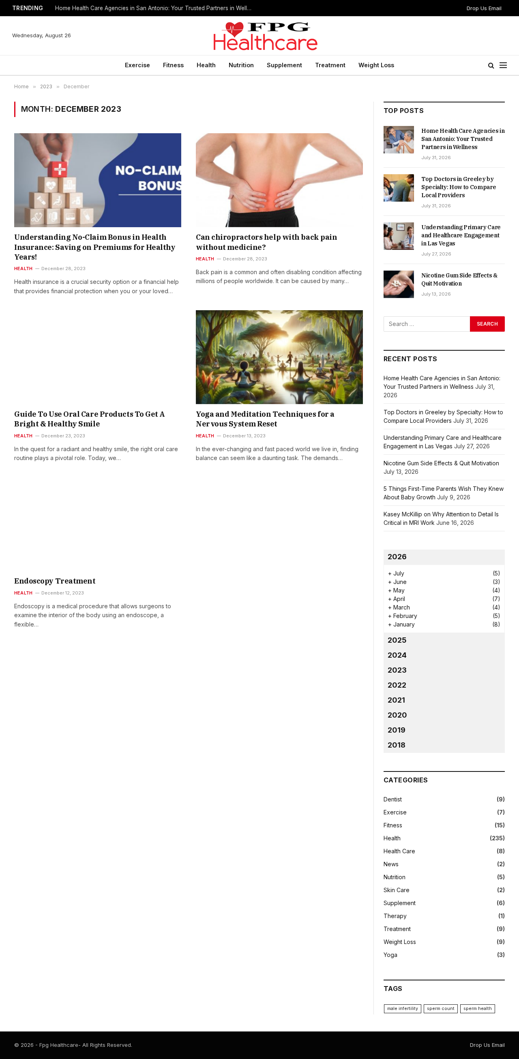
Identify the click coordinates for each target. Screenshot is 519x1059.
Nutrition (241, 65)
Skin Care (397, 889)
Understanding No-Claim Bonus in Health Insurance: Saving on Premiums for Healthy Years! (95, 247)
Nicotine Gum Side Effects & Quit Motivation (459, 279)
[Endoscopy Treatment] (97, 524)
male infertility (402, 1008)
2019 (396, 730)
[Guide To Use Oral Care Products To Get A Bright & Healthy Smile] (97, 357)
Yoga (390, 954)
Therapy (395, 915)
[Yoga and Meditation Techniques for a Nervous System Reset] (279, 357)
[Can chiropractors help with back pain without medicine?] (279, 180)
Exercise (137, 65)
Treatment (330, 65)
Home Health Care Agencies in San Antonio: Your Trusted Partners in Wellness (462, 139)
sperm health (477, 1008)
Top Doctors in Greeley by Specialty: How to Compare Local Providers (147, 8)
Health (206, 65)
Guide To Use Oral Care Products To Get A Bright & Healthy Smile (89, 418)
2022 (397, 685)
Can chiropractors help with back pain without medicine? (266, 241)
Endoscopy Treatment (54, 581)
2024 (397, 655)
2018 (396, 745)
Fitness (173, 65)
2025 (397, 640)
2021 (396, 700)
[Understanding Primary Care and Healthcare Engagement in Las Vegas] (399, 236)
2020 (397, 715)
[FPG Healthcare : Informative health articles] (259, 35)
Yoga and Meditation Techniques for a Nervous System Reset (265, 418)
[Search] (491, 65)
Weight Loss (376, 65)
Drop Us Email (484, 8)
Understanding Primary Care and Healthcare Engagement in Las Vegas (461, 235)
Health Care (399, 851)
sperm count (441, 1008)
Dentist (393, 799)
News (391, 864)
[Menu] (503, 65)
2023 (397, 670)
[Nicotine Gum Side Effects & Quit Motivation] (399, 284)
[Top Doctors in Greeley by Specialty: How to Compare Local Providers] (399, 188)
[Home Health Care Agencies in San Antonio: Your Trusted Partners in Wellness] (399, 139)
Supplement (284, 65)
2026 (397, 556)
